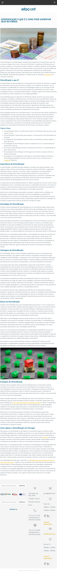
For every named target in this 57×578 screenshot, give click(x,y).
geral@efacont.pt (49, 534)
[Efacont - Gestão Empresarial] (28, 10)
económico (48, 75)
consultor (7, 160)
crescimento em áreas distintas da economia (26, 403)
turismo (45, 437)
